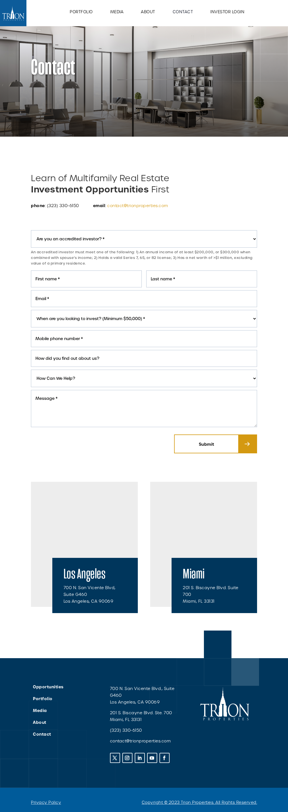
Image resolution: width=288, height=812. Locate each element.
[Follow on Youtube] (152, 758)
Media (117, 12)
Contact (183, 12)
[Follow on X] (115, 758)
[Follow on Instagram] (127, 758)
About (148, 12)
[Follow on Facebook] (164, 758)
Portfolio (81, 12)
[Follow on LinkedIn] (140, 758)
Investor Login (227, 12)
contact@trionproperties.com (137, 205)
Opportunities (48, 687)
